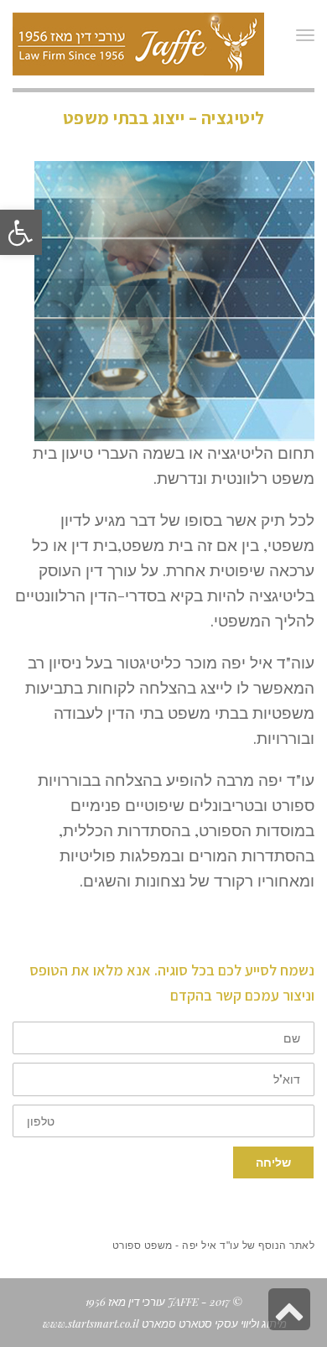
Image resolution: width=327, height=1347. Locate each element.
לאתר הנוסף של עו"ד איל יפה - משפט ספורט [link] (213, 1245)
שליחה (273, 1162)
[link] (21, 232)
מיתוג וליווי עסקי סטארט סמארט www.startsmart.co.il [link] (163, 1323)
